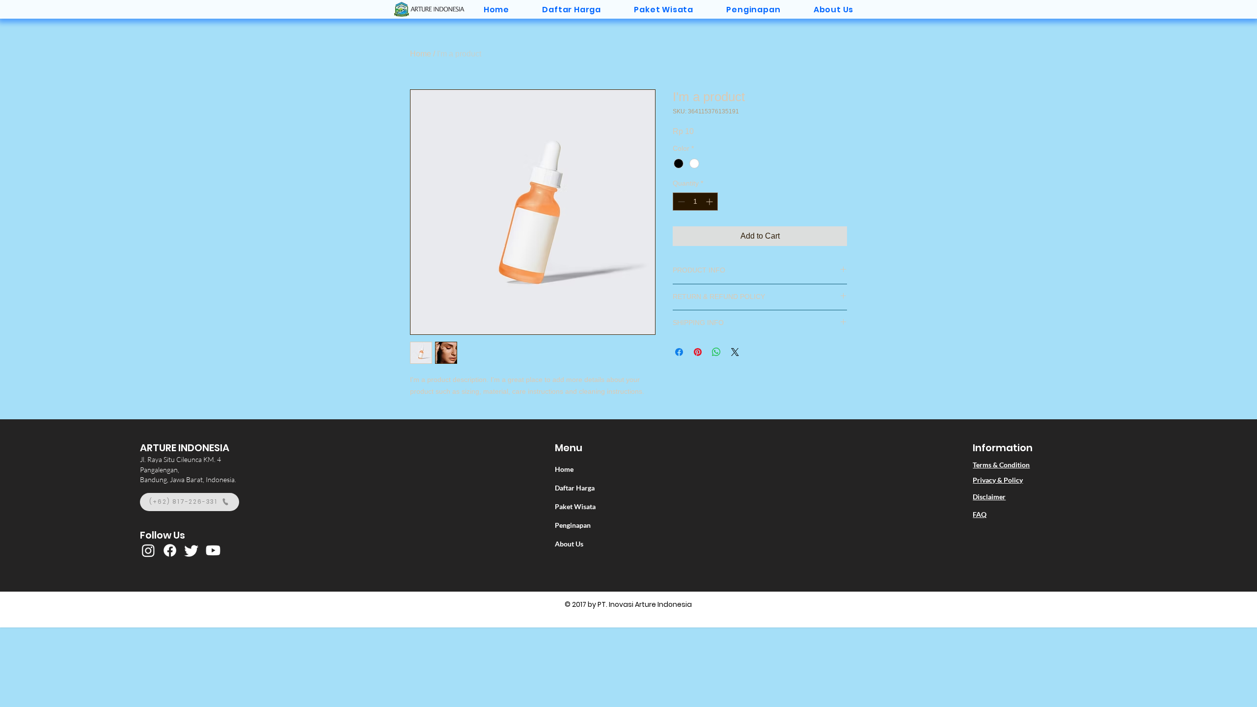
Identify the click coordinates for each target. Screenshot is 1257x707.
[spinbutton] (695, 201)
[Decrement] (680, 201)
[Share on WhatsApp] (716, 352)
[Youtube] (213, 550)
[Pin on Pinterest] (698, 352)
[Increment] (710, 201)
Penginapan (573, 525)
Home (420, 54)
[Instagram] (148, 550)
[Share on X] (735, 352)
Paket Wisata (575, 506)
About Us (569, 544)
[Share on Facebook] (679, 352)
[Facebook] (170, 550)
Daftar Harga (575, 488)
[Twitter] (191, 550)
